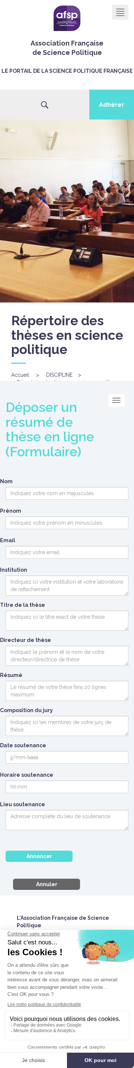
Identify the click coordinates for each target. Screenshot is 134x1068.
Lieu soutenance (22, 804)
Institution (13, 570)
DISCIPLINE (59, 375)
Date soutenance (23, 745)
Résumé (11, 675)
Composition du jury (26, 710)
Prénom (10, 511)
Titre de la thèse (22, 605)
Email (7, 540)
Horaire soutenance (26, 775)
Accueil (20, 375)
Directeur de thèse (25, 640)
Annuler (46, 884)
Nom (6, 481)
